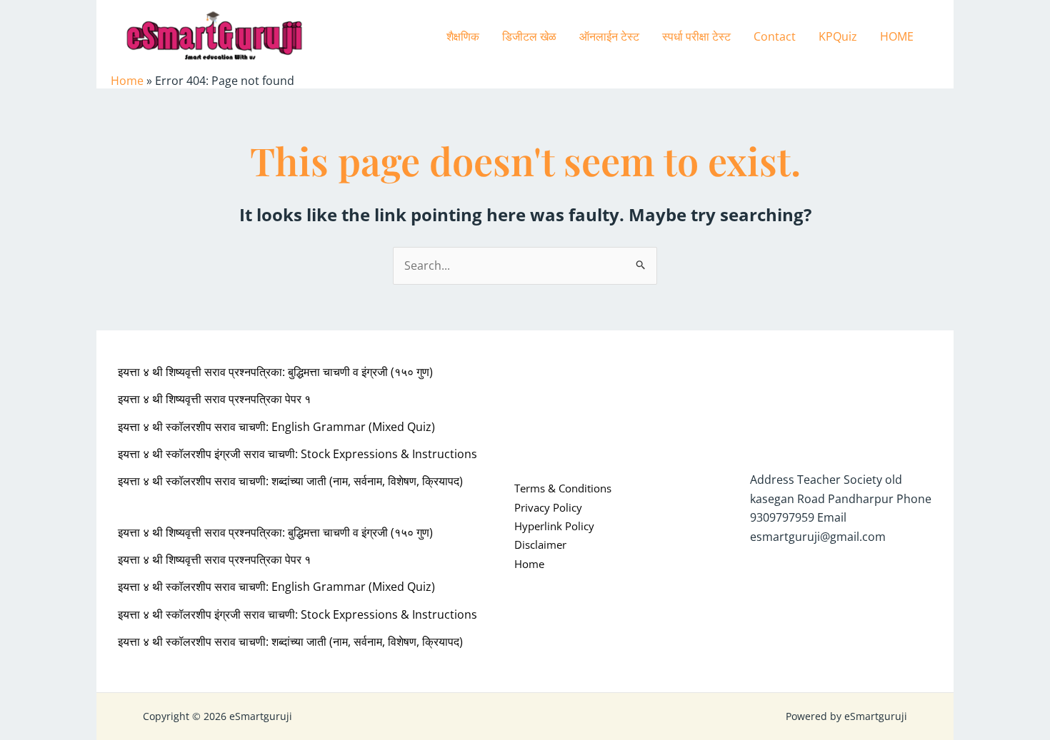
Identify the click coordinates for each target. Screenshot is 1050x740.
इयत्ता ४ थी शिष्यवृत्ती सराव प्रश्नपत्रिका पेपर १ (214, 399)
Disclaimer (540, 544)
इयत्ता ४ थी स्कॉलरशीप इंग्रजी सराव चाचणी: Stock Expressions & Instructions (297, 454)
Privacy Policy (548, 507)
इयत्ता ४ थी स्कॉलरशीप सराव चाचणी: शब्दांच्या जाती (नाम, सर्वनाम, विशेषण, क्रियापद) (290, 481)
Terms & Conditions (562, 488)
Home (127, 80)
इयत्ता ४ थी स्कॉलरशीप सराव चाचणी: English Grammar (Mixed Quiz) (276, 427)
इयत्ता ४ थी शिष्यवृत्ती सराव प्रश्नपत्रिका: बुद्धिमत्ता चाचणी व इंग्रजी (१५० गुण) (275, 372)
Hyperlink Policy (554, 526)
